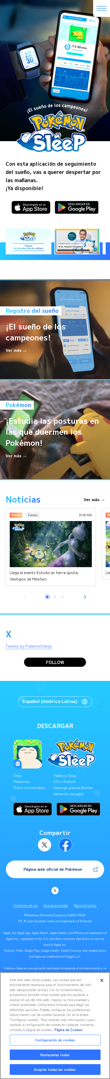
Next (84, 597)
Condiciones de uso (26, 905)
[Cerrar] (101, 980)
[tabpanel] (51, 547)
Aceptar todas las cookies (55, 1069)
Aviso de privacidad (55, 905)
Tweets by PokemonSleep (29, 646)
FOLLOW (55, 662)
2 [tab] (55, 597)
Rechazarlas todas (55, 1054)
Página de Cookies (84, 905)
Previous (25, 597)
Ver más (92, 499)
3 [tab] (62, 597)
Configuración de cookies (55, 1040)
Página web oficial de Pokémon (53, 869)
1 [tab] (47, 597)
